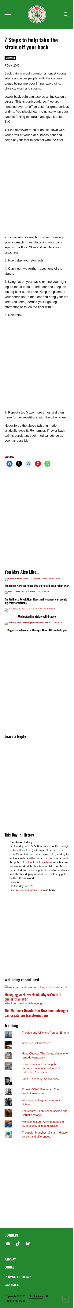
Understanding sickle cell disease (37, 616)
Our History (36, 1296)
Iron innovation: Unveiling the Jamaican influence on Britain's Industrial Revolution (41, 1068)
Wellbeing (10, 58)
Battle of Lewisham (40, 862)
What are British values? (37, 1043)
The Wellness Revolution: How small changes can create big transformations (36, 600)
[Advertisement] (37, 193)
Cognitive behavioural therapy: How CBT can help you (37, 630)
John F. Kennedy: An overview (40, 1079)
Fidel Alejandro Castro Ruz (26, 890)
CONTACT (10, 1267)
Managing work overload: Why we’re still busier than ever (37, 585)
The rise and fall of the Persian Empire (45, 1032)
